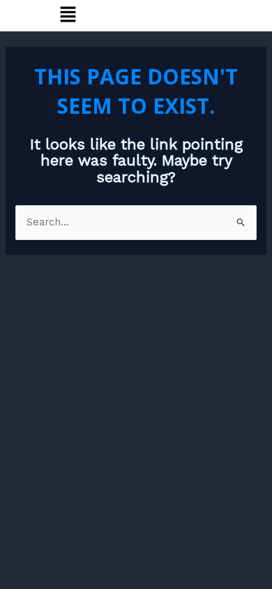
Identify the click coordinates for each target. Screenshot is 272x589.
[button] (68, 15)
